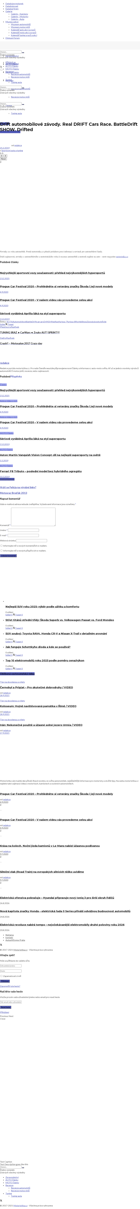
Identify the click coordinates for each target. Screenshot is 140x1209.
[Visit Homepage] (20, 49)
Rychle (78, 321)
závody (96, 321)
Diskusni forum (12, 38)
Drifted (51, 321)
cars (42, 321)
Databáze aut (11, 6)
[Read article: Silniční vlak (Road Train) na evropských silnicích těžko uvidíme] (70, 866)
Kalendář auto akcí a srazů (23, 29)
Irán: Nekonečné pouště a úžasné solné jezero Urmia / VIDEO (41, 725)
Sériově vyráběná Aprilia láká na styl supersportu (33, 313)
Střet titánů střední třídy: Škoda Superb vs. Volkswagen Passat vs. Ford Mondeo (59, 620)
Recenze (9, 71)
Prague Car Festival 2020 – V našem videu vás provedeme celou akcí (46, 300)
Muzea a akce (11, 21)
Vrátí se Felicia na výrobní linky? (18, 487)
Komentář (5, 525)
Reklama (9, 935)
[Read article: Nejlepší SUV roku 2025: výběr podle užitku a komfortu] (72, 601)
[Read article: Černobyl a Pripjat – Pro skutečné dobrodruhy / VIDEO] (70, 679)
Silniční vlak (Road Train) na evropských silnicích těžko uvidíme (42, 871)
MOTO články (12, 69)
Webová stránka (8, 540)
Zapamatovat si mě (12, 976)
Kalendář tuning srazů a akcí (24, 35)
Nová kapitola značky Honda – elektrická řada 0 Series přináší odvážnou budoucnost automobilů (65, 911)
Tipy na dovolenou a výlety (12, 682)
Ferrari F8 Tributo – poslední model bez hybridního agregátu (41, 471)
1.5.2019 (4, 460)
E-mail (3, 535)
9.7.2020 (4, 854)
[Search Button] (23, 52)
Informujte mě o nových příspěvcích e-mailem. (24, 550)
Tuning (8, 79)
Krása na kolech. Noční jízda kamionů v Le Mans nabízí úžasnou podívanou (50, 845)
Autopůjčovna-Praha (15, 940)
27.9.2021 (4, 733)
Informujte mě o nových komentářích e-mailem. (25, 545)
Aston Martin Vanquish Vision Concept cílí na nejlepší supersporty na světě (50, 455)
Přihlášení (4, 1012)
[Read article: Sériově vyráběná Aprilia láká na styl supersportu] (70, 308)
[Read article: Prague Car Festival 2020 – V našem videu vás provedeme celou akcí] (70, 294)
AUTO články (11, 66)
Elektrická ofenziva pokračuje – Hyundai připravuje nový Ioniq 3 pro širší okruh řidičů (57, 897)
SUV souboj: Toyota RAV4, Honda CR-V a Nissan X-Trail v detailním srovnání (56, 633)
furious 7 (63, 321)
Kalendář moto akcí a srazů (23, 32)
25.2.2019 (4, 148)
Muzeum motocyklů (20, 27)
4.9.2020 (4, 292)
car (38, 321)
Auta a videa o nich (8, 401)
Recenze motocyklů (20, 77)
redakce (18, 145)
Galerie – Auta (17, 19)
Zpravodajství (12, 56)
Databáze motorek (14, 3)
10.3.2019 (4, 476)
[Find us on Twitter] (1, 67)
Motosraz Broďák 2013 (13, 492)
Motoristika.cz (20, 949)
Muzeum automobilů (21, 24)
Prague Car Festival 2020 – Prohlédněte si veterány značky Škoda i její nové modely (56, 286)
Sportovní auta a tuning (12, 150)
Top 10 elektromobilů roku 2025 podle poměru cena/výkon (44, 660)
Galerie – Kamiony (19, 14)
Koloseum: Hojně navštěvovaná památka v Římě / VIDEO (38, 706)
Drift (46, 321)
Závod (90, 321)
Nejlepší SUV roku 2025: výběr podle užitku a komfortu (42, 606)
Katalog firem (11, 8)
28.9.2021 (4, 695)
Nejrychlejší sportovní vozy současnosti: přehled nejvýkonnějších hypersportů (52, 272)
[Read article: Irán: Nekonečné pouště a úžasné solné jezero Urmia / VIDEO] (70, 717)
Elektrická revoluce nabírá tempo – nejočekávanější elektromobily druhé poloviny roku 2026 (62, 924)
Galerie (8, 11)
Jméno (4, 530)
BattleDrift (31, 321)
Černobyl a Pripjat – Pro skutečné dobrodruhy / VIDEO (36, 687)
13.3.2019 (4, 319)
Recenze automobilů (20, 74)
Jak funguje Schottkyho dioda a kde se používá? (37, 647)
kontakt (9, 937)
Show (84, 321)
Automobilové (19, 321)
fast (57, 321)
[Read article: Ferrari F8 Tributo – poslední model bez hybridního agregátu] (70, 463)
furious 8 (71, 321)
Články (3, 384)
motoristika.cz (122, 256)
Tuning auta (16, 113)
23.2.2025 (4, 278)
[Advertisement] (70, 183)
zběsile (103, 321)
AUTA (10, 321)
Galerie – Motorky (19, 16)
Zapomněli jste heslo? (10, 986)
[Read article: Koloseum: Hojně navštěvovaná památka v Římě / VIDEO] (70, 698)
